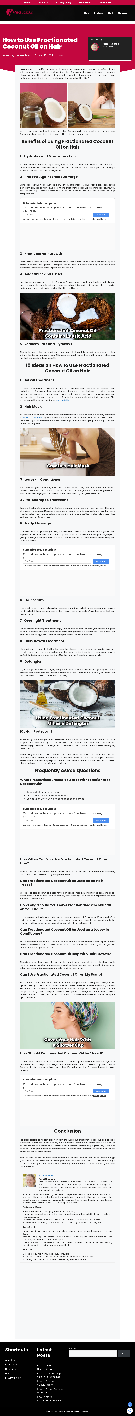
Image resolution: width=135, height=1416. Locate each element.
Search (73, 1348)
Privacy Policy (63, 2)
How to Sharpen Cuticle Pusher (46, 1383)
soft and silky (62, 400)
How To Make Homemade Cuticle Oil (50, 1398)
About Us (43, 2)
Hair (86, 13)
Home (27, 2)
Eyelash (98, 13)
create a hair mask (33, 417)
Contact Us (105, 2)
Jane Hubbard (24, 55)
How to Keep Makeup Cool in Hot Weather (49, 1375)
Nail (110, 13)
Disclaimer (85, 2)
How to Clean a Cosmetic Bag (46, 1367)
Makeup (122, 13)
